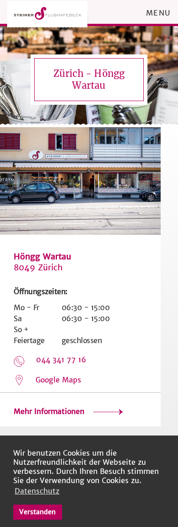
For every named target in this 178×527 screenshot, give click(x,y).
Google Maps (58, 379)
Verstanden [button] (37, 512)
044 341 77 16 (61, 359)
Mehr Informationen (50, 411)
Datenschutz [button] (37, 490)
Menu (158, 12)
